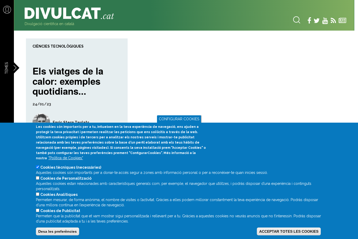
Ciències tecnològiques (58, 46)
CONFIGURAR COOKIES (179, 119)
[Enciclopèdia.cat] (71, 13)
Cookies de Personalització (65, 178)
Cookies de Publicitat (60, 211)
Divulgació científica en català (49, 24)
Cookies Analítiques (59, 194)
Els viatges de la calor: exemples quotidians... (67, 80)
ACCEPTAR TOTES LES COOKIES (288, 231)
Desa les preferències (57, 231)
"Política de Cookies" (65, 158)
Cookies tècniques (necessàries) (70, 167)
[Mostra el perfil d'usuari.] (38, 122)
